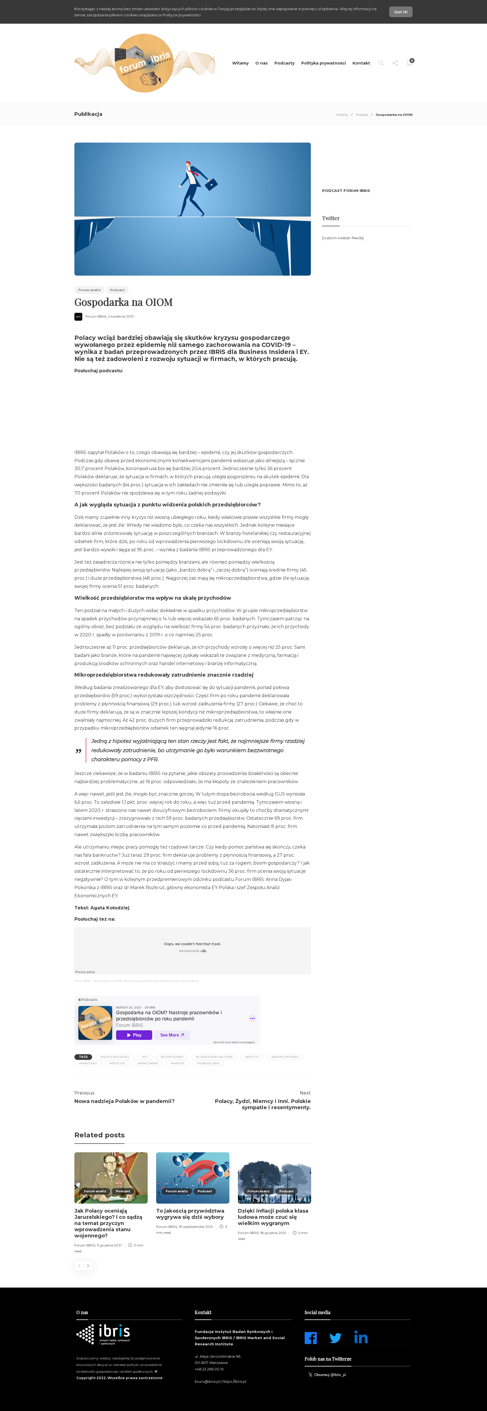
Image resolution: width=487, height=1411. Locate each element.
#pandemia (88, 1063)
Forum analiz (89, 290)
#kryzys (252, 1057)
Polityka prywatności (323, 63)
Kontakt (361, 63)
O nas (261, 63)
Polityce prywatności (182, 15)
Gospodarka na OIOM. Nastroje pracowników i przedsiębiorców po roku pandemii (145, 980)
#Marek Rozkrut (285, 1057)
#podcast (117, 1063)
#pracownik (148, 1063)
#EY (145, 1057)
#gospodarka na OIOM (214, 1057)
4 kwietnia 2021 (121, 316)
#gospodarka (172, 1057)
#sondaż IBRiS (208, 1063)
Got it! (401, 12)
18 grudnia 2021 (273, 1233)
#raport (177, 1063)
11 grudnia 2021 (109, 1245)
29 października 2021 (196, 1226)
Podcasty (285, 63)
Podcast (362, 115)
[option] (111, 1204)
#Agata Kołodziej (114, 1057)
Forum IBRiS (95, 316)
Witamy (240, 63)
